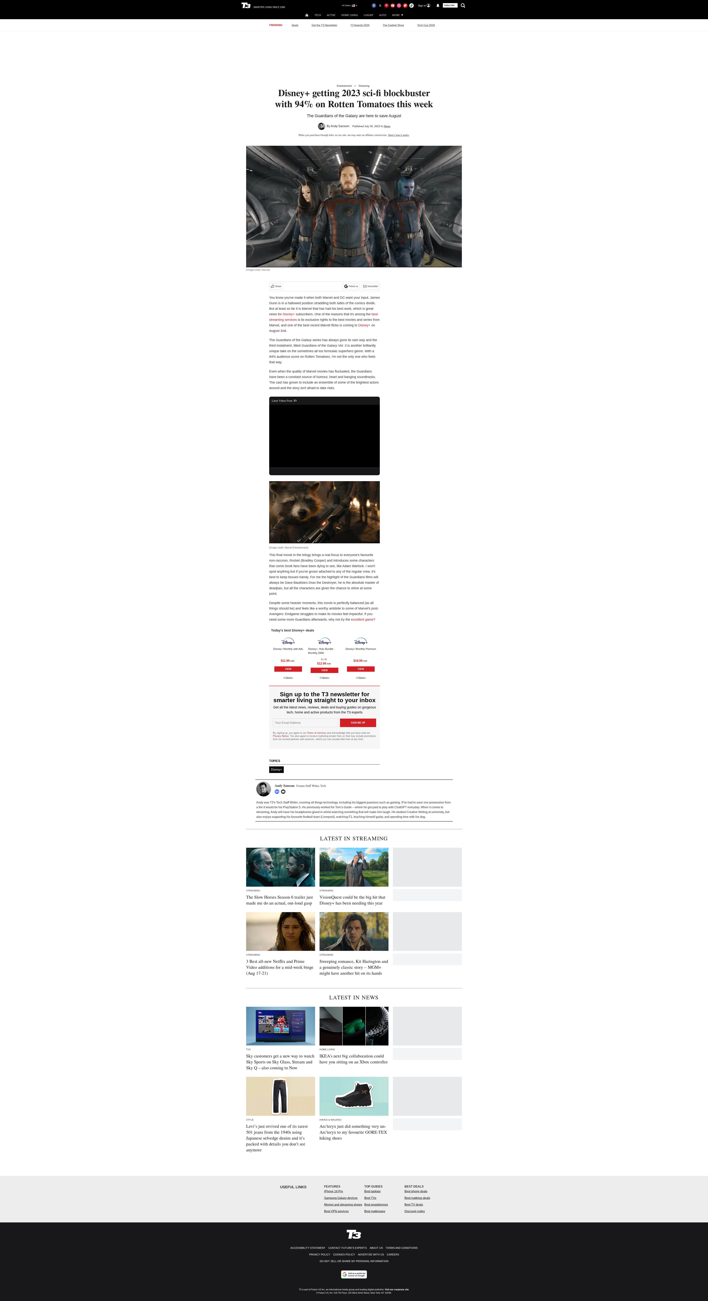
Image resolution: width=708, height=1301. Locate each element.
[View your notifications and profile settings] (438, 5)
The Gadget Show (393, 25)
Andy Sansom (340, 126)
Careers (393, 1254)
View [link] (288, 669)
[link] (288, 641)
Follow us (353, 286)
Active (331, 15)
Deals (295, 25)
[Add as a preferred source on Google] (354, 1274)
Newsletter (372, 286)
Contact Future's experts (347, 1247)
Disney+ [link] (289, 678)
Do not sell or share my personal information (354, 1261)
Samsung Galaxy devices (341, 1198)
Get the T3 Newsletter (324, 25)
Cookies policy (344, 1254)
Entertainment (344, 85)
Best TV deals (414, 1204)
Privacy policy (319, 1254)
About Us (376, 1247)
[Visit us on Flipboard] (405, 5)
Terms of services (317, 732)
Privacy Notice (281, 736)
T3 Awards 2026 (359, 25)
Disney (363, 325)
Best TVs (370, 1198)
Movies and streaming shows (343, 1204)
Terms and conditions (402, 1247)
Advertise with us (371, 1254)
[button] (288, 657)
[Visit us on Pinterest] (386, 5)
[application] (324, 436)
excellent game (362, 619)
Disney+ (289, 314)
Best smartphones (376, 1204)
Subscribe (449, 5)
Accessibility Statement (307, 1247)
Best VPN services (336, 1211)
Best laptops (372, 1191)
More (396, 15)
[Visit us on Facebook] (374, 5)
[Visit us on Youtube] (393, 5)
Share (278, 286)
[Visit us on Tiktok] (411, 5)
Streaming (363, 85)
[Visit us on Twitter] (380, 5)
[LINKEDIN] (278, 791)
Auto (382, 15)
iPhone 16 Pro (333, 1191)
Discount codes (415, 1211)
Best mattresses (374, 1211)
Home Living (349, 15)
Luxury (368, 15)
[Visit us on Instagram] (399, 5)
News (387, 126)
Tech (318, 15)
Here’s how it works (398, 135)
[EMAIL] (284, 791)
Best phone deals (416, 1191)
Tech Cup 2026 (426, 25)
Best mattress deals (417, 1198)
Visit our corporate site (397, 1289)
